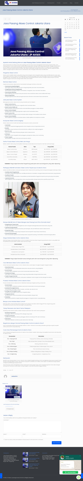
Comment (6, 420)
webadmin (14, 376)
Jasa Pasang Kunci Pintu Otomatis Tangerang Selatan (71, 49)
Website (44, 434)
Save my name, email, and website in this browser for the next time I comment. (24, 439)
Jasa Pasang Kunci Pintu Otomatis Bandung (71, 58)
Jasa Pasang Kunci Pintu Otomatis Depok (71, 45)
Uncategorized (74, 9)
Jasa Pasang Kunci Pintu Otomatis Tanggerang (71, 54)
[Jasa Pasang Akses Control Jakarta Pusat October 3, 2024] (1, 475)
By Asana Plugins (77, 469)
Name (5, 434)
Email (24, 434)
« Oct (65, 32)
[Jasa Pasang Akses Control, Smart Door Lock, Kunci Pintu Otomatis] (11, 3)
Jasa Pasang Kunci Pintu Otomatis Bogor (11, 404)
